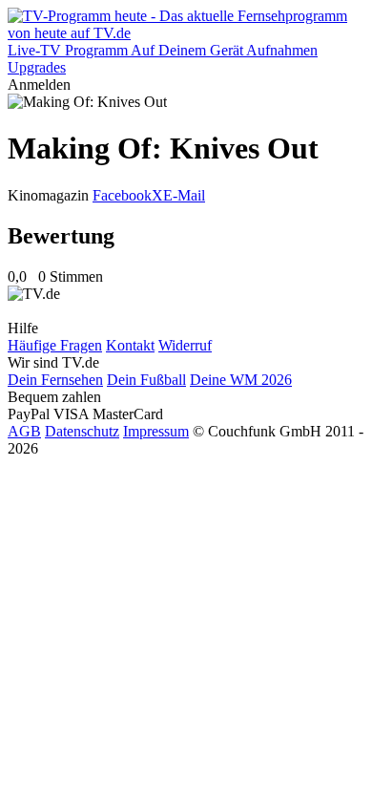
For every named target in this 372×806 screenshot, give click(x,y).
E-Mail (184, 195)
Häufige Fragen (55, 345)
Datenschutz (82, 431)
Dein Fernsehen (55, 379)
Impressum (156, 431)
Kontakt (130, 345)
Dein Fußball (146, 379)
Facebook (122, 195)
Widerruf (185, 345)
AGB (24, 431)
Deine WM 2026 (241, 379)
